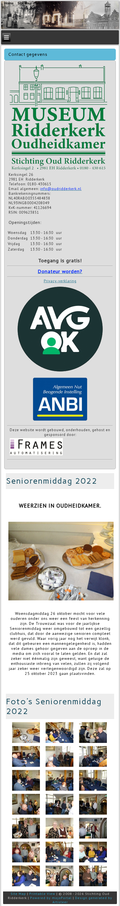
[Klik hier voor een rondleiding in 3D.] (58, 170)
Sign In (56, 3)
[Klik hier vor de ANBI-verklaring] (60, 421)
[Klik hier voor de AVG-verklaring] (60, 373)
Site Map (18, 894)
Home (9, 3)
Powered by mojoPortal (51, 898)
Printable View (42, 894)
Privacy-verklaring (60, 281)
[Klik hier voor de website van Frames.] (36, 455)
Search (41, 3)
